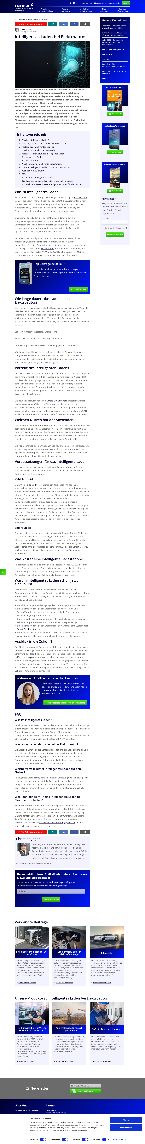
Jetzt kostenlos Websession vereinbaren (65, 702)
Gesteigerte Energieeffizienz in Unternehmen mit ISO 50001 (114, 26)
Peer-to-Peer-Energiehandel (113, 49)
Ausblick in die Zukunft (33, 170)
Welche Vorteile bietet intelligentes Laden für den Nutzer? (54, 184)
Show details (118, 1139)
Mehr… (104, 78)
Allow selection (126, 1127)
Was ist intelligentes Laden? (35, 140)
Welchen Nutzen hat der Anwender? (39, 150)
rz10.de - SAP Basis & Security (56, 1113)
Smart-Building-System (28, 629)
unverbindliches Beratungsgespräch (57, 822)
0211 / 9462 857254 (84, 3)
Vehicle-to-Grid (33, 157)
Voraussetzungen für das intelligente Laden (43, 153)
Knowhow (34, 19)
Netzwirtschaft (43, 19)
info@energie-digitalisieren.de (108, 3)
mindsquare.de (51, 1110)
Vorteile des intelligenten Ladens (38, 147)
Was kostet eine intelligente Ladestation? (42, 164)
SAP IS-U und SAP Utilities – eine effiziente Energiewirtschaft (114, 34)
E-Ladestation (80, 197)
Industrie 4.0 (107, 54)
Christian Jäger (27, 29)
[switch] (65, 1139)
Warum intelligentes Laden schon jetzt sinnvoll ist (46, 167)
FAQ (24, 174)
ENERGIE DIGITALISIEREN (22, 19)
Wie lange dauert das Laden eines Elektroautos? (45, 143)
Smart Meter (32, 160)
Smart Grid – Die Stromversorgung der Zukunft (113, 65)
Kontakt (126, 3)
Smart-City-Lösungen (57, 400)
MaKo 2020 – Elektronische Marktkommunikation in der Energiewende (112, 42)
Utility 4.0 (105, 59)
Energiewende (32, 657)
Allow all (126, 1120)
